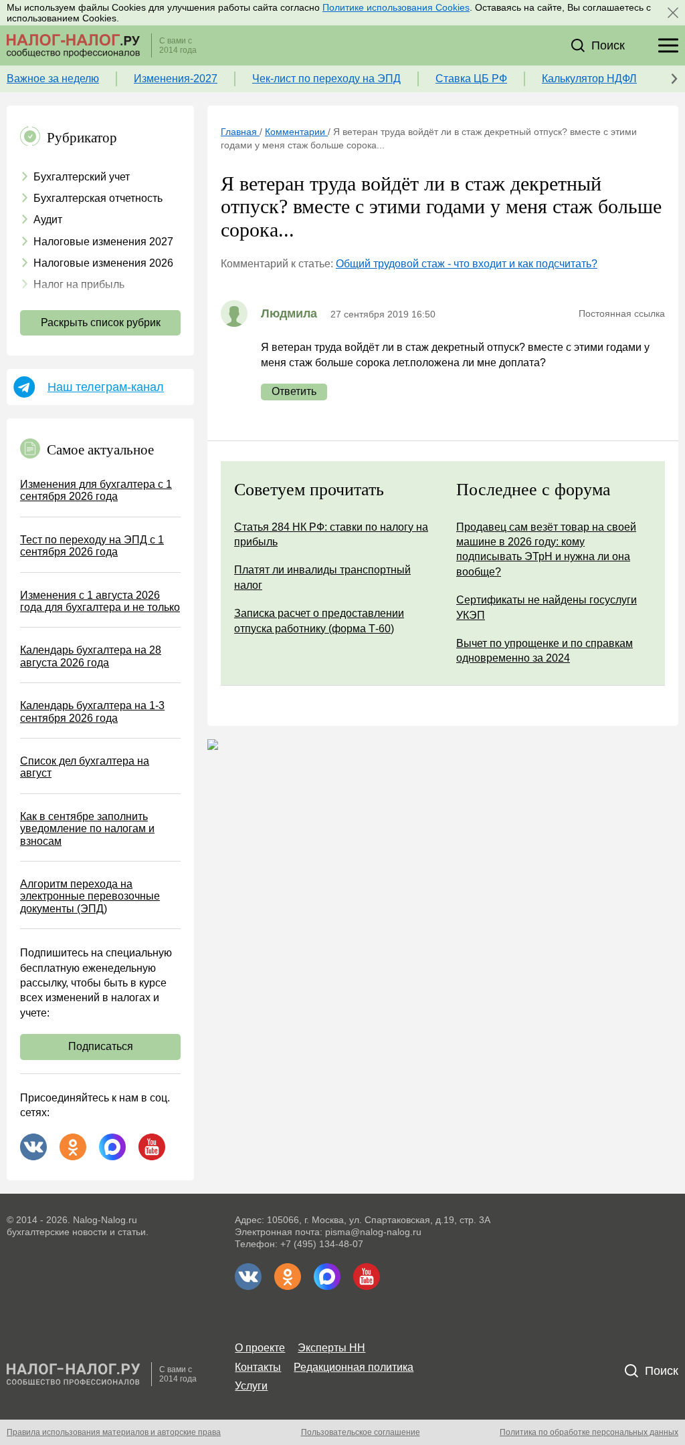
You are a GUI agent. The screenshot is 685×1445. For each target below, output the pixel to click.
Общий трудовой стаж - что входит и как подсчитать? (466, 263)
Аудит (47, 219)
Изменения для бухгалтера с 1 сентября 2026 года (96, 490)
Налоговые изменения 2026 (103, 263)
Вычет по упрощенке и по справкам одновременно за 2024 (544, 651)
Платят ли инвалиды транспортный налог (322, 577)
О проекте (260, 1347)
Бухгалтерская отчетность (98, 198)
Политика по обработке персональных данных (589, 1432)
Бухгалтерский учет (81, 176)
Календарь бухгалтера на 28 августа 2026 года (90, 656)
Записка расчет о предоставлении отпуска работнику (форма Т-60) (319, 621)
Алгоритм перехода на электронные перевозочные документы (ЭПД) (90, 896)
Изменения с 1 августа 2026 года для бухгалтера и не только (100, 601)
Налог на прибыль (78, 284)
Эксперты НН (331, 1347)
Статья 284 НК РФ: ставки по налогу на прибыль (331, 534)
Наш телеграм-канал (105, 387)
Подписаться (100, 1046)
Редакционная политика (353, 1367)
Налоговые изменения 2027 (103, 241)
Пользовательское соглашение (360, 1432)
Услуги (251, 1386)
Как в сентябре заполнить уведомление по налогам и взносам (87, 829)
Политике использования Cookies (396, 7)
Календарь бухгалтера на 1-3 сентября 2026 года (92, 711)
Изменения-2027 (175, 78)
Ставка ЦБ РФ (471, 78)
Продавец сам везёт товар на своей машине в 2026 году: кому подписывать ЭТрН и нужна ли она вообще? (546, 549)
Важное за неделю (53, 78)
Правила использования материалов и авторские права (114, 1432)
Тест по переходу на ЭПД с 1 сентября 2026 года (92, 545)
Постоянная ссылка (622, 313)
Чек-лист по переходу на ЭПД (326, 78)
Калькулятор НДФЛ (589, 78)
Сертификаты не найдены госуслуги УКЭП (546, 607)
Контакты (258, 1367)
